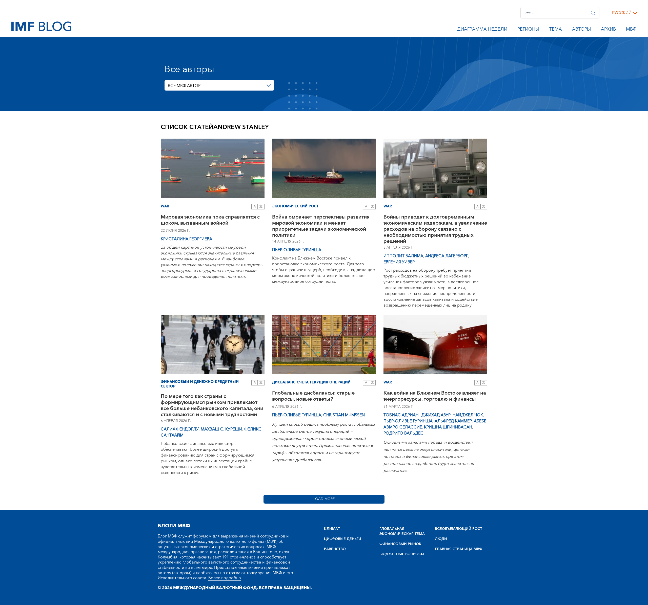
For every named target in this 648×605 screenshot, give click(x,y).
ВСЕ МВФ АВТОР (184, 85)
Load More (324, 499)
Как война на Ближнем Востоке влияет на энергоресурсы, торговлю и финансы (434, 396)
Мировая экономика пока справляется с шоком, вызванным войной (210, 220)
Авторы (581, 30)
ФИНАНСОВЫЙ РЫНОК (400, 544)
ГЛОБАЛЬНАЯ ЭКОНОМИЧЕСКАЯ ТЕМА (402, 531)
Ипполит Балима (403, 256)
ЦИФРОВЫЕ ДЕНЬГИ (342, 539)
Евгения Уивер (399, 262)
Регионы (528, 30)
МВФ (631, 30)
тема (555, 30)
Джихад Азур (436, 415)
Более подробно (224, 577)
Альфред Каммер (453, 421)
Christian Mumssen (344, 415)
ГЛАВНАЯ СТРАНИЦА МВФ (458, 549)
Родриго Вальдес (403, 433)
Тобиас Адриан (401, 415)
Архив (608, 30)
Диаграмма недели (482, 30)
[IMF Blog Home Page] (41, 26)
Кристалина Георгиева (186, 239)
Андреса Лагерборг (446, 256)
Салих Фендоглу (180, 429)
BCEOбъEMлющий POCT (458, 528)
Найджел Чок (468, 415)
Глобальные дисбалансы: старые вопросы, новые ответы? (313, 396)
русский (622, 13)
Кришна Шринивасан (448, 427)
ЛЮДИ (441, 539)
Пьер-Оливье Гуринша (296, 249)
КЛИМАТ (332, 528)
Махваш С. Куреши (221, 429)
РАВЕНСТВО (335, 549)
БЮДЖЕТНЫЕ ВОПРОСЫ (401, 554)
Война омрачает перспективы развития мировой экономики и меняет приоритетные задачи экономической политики (321, 226)
